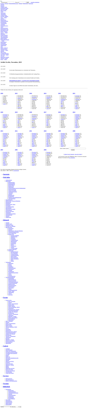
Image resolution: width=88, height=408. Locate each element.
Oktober (19, 98)
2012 (16, 131)
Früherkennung (11, 286)
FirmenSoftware (9, 402)
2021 (74, 93)
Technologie (8, 212)
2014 (74, 112)
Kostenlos (8, 362)
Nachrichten (3, 13)
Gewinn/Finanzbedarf (12, 283)
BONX (2, 31)
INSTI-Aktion (14, 256)
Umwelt (10, 293)
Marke (12, 259)
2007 (2, 149)
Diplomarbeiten (4, 49)
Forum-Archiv (9, 300)
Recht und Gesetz (9, 369)
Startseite (2, 4)
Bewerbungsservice (10, 379)
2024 (30, 93)
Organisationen (9, 210)
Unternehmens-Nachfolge (4, 24)
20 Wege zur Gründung (10, 226)
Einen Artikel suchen (64, 148)
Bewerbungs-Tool (4, 30)
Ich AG (7, 328)
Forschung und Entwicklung (11, 352)
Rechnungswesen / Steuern (13, 309)
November (34, 97)
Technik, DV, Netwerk (13, 311)
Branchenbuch (4, 42)
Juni (61, 102)
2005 (30, 149)
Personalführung (11, 318)
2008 (74, 131)
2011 (30, 131)
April (62, 105)
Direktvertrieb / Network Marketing (13, 201)
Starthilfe (7, 222)
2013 (2, 131)
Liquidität (10, 270)
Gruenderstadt (16, 170)
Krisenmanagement (12, 285)
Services (6, 376)
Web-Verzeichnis (4, 36)
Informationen (8, 208)
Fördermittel (3, 43)
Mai (18, 103)
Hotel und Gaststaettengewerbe (12, 358)
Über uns (2, 56)
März (47, 106)
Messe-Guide (3, 10)
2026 (2, 93)
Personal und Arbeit (10, 211)
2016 (59, 112)
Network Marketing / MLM (14, 307)
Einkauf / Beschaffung (12, 317)
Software (6, 47)
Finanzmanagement (12, 280)
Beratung (10, 265)
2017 (45, 112)
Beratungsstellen (11, 183)
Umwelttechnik (9, 372)
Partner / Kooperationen (13, 303)
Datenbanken (11, 187)
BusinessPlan (3, 20)
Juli (18, 101)
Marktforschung (11, 284)
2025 (16, 93)
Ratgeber (2, 6)
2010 (45, 131)
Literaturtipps (8, 389)
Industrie (7, 360)
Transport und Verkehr (10, 370)
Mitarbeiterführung (12, 279)
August (62, 100)
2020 (2, 112)
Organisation (13, 242)
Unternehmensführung (10, 277)
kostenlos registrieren (35, 2)
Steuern (9, 273)
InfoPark (2, 18)
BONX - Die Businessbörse (11, 380)
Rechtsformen (3, 22)
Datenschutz (25, 3)
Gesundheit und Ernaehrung (11, 353)
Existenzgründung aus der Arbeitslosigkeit (16, 188)
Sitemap (20, 3)
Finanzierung (8, 202)
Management (11, 287)
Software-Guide (4, 9)
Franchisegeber (4, 44)
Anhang (12, 247)
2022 (59, 93)
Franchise (3, 16)
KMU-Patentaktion (15, 258)
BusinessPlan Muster (5, 39)
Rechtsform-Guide (4, 8)
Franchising (8, 205)
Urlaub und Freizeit (10, 373)
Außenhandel (11, 292)
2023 (45, 93)
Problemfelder (11, 278)
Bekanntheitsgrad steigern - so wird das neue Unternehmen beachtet (24, 80)
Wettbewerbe (3, 45)
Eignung (10, 302)
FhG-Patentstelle (14, 252)
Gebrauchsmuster (14, 254)
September (34, 99)
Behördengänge (11, 182)
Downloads (8, 399)
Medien (7, 366)
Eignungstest (10, 228)
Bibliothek (3, 33)
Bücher (2, 47)
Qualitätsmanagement (12, 290)
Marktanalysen (11, 195)
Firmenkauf (8, 203)
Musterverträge (4, 38)
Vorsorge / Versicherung (13, 314)
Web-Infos (6, 177)
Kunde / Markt (11, 291)
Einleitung (13, 237)
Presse (2, 59)
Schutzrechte (10, 250)
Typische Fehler (14, 248)
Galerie (5, 346)
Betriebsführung (11, 184)
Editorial (2, 51)
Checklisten (10, 192)
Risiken (12, 244)
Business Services (4, 28)
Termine (6, 383)
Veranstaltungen (9, 214)
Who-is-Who (3, 52)
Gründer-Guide (4, 7)
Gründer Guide (9, 223)
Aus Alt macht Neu (12, 233)
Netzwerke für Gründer (10, 209)
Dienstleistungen (9, 199)
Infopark (6, 220)
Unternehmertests (11, 198)
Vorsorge (7, 216)
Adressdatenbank (4, 37)
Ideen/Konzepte (9, 227)
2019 (16, 112)
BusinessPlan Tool (4, 29)
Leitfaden (10, 194)
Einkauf (9, 289)
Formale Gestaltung (15, 235)
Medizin (7, 367)
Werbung (6, 3)
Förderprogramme (4, 21)
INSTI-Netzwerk (14, 257)
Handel (7, 355)
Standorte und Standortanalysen (14, 197)
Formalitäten (10, 266)
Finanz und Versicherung (11, 351)
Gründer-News (4, 15)
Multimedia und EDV (10, 368)
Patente (12, 261)
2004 (45, 149)
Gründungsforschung (12, 191)
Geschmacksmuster (15, 255)
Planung (10, 264)
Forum (5, 297)
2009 (59, 131)
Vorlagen (2, 50)
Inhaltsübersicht (14, 236)
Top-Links (3, 54)
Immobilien (8, 359)
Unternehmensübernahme (13, 232)
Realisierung (13, 243)
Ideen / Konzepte (11, 301)
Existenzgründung (12, 391)
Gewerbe (7, 354)
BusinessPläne (9, 404)
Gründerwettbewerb (12, 249)
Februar (19, 107)
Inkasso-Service (9, 378)
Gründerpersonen (14, 240)
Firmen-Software (4, 35)
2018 (30, 112)
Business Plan (11, 185)
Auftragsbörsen (9, 180)
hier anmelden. (72, 157)
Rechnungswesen (4, 25)
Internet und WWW (10, 361)
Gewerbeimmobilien (10, 206)
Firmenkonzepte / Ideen (10, 204)
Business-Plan (11, 304)
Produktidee (13, 239)
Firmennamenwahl (12, 189)
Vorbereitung (8, 262)
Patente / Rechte (11, 306)
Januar (4, 103)
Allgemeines (3, 14)
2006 (16, 149)
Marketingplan (14, 241)
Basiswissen (8, 181)
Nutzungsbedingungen (13, 3)
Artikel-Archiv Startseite (69, 154)
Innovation (10, 294)
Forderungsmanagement (13, 282)
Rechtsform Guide (9, 225)
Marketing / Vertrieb (12, 316)
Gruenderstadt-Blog (5, 53)
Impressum (31, 3)
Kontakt (2, 3)
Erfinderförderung (14, 251)
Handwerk (8, 356)
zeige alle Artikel (78, 154)
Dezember (77, 95)
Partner (6, 58)
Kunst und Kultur (9, 363)
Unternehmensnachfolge (11, 213)
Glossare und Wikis (12, 190)
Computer (8, 348)
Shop (2, 46)
